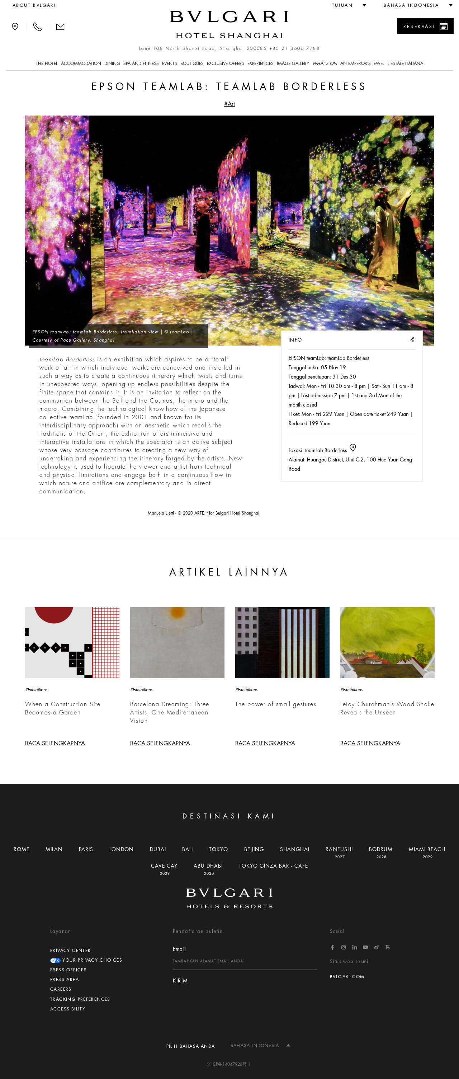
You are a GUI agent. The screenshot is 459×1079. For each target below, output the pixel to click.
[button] (346, 5)
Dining (112, 63)
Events (169, 63)
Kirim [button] (180, 981)
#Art (229, 104)
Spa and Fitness (141, 63)
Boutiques (192, 63)
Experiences (260, 63)
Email (179, 949)
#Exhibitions (36, 690)
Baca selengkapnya (55, 743)
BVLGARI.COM (347, 977)
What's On (324, 63)
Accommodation (81, 63)
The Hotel (47, 63)
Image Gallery (293, 63)
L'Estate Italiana (405, 63)
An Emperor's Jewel (362, 63)
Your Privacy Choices (91, 960)
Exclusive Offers (225, 63)
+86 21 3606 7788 (294, 48)
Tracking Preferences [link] (80, 999)
